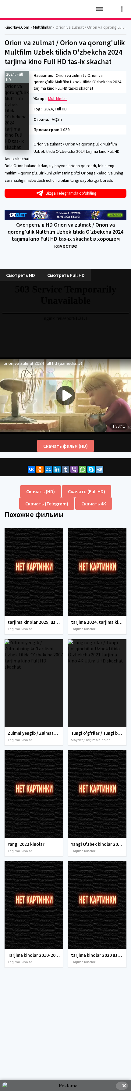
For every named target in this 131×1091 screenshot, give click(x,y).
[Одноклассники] (40, 469)
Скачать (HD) (40, 491)
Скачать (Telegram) (46, 504)
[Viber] (74, 469)
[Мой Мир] (48, 469)
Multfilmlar (57, 98)
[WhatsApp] (82, 469)
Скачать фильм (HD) (65, 446)
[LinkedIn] (57, 469)
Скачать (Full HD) (86, 491)
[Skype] (91, 469)
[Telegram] (99, 469)
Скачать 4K (93, 504)
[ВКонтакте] (31, 469)
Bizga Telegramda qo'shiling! (71, 193)
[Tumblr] (65, 469)
